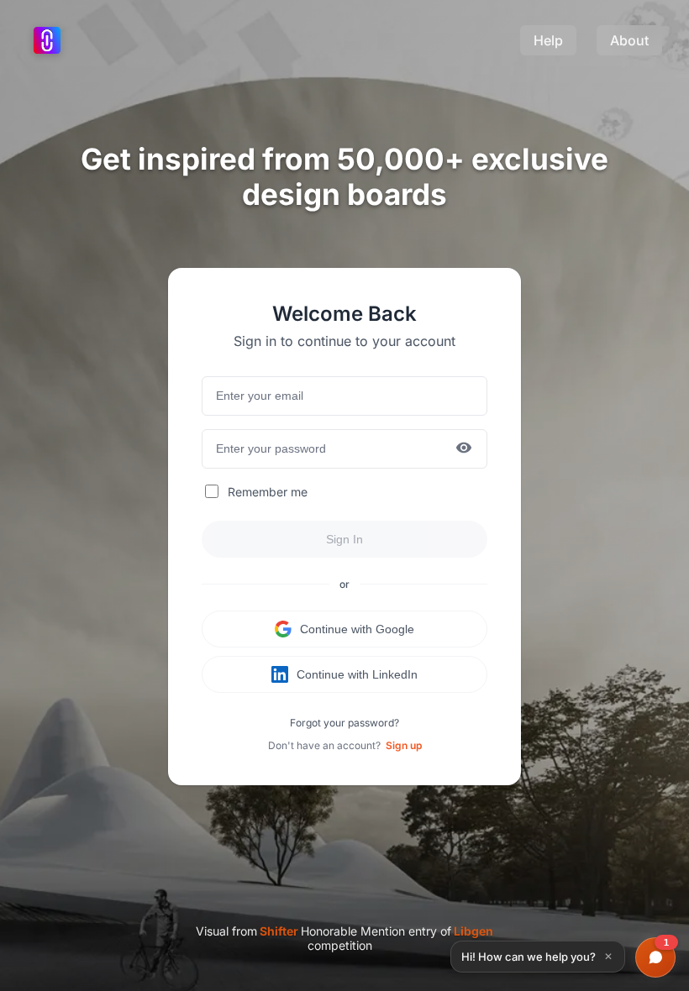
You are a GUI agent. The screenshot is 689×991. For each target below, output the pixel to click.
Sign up (404, 745)
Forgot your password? (344, 722)
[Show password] (463, 449)
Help (548, 40)
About (629, 40)
